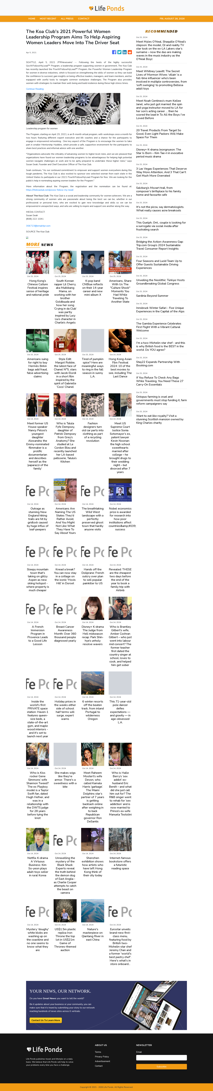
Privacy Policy (102, 1056)
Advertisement (102, 1061)
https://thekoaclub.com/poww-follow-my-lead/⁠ (49, 190)
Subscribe (161, 1066)
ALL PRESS (67, 18)
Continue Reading (35, 89)
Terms (98, 1052)
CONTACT (83, 18)
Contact (99, 1066)
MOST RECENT (48, 18)
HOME (31, 18)
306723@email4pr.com (38, 225)
